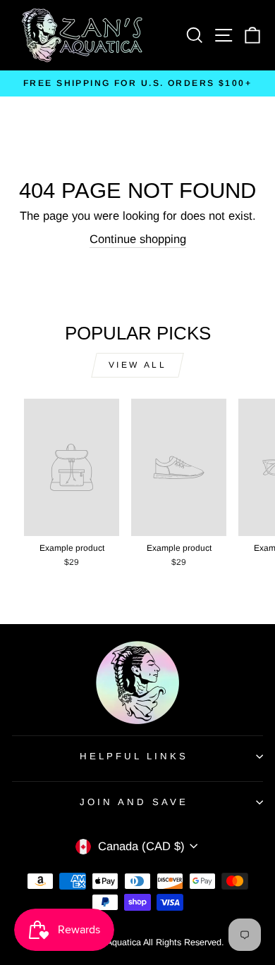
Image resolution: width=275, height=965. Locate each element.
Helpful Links (134, 756)
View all (138, 365)
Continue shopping (138, 239)
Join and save (134, 802)
